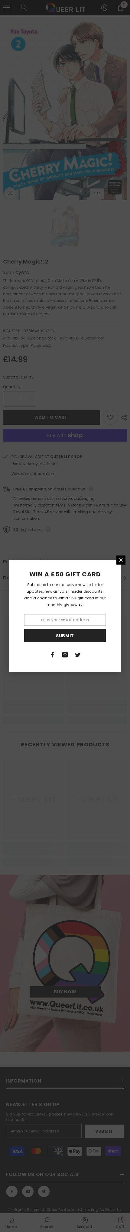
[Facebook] (52, 654)
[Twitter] (77, 654)
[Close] (120, 560)
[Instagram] (65, 654)
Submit (65, 636)
